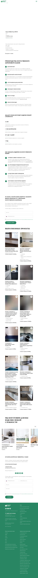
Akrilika (6, 534)
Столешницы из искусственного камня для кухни (7, 446)
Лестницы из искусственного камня (25, 563)
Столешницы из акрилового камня (25, 560)
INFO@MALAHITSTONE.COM (10, 468)
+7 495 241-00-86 (8, 466)
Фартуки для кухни (22, 550)
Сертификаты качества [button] (9, 37)
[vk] (15, 473)
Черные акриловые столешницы (24, 555)
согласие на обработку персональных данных (27, 219)
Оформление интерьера (23, 545)
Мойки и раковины (23, 539)
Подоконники (22, 537)
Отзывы (21, 516)
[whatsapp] (20, 473)
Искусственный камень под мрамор (10, 544)
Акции (21, 514)
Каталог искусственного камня (24, 506)
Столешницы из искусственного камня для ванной (21, 446)
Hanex (6, 536)
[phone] (17, 473)
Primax (6, 542)
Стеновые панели (22, 552)
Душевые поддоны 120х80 (24, 573)
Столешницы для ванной (23, 536)
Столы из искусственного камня (24, 566)
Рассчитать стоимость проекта (24, 508)
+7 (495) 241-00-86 (10, 513)
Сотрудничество (22, 513)
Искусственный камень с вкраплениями (11, 545)
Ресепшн (21, 542)
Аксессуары (21, 547)
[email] (19, 473)
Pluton (6, 539)
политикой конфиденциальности (16, 219)
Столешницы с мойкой (23, 558)
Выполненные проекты (23, 511)
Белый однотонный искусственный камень (11, 547)
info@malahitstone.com (29, 161)
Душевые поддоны (22, 544)
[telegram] (22, 473)
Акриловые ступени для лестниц (24, 565)
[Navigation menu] (36, 1)
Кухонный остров (22, 534)
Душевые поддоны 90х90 (23, 571)
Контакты (21, 519)
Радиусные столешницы (23, 557)
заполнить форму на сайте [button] (16, 160)
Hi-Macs (6, 537)
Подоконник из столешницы (24, 568)
